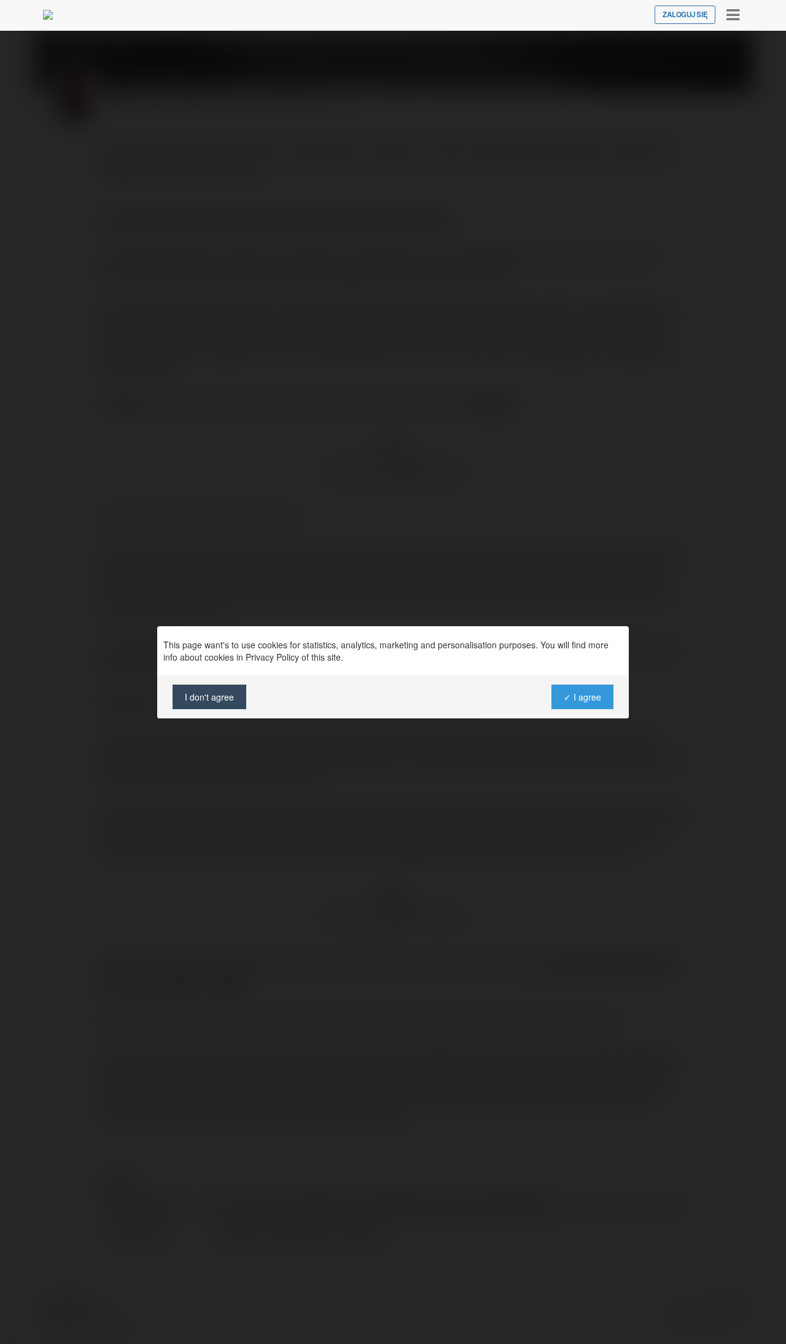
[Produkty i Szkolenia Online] (48, 15)
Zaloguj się (685, 14)
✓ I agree (582, 697)
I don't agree (209, 697)
